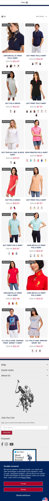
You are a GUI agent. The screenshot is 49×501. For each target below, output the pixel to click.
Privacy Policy (26, 477)
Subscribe (6, 432)
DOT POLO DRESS (12, 103)
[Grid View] (2, 16)
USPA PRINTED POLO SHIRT (36, 152)
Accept (23, 484)
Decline (23, 489)
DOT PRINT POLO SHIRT (36, 56)
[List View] (5, 16)
